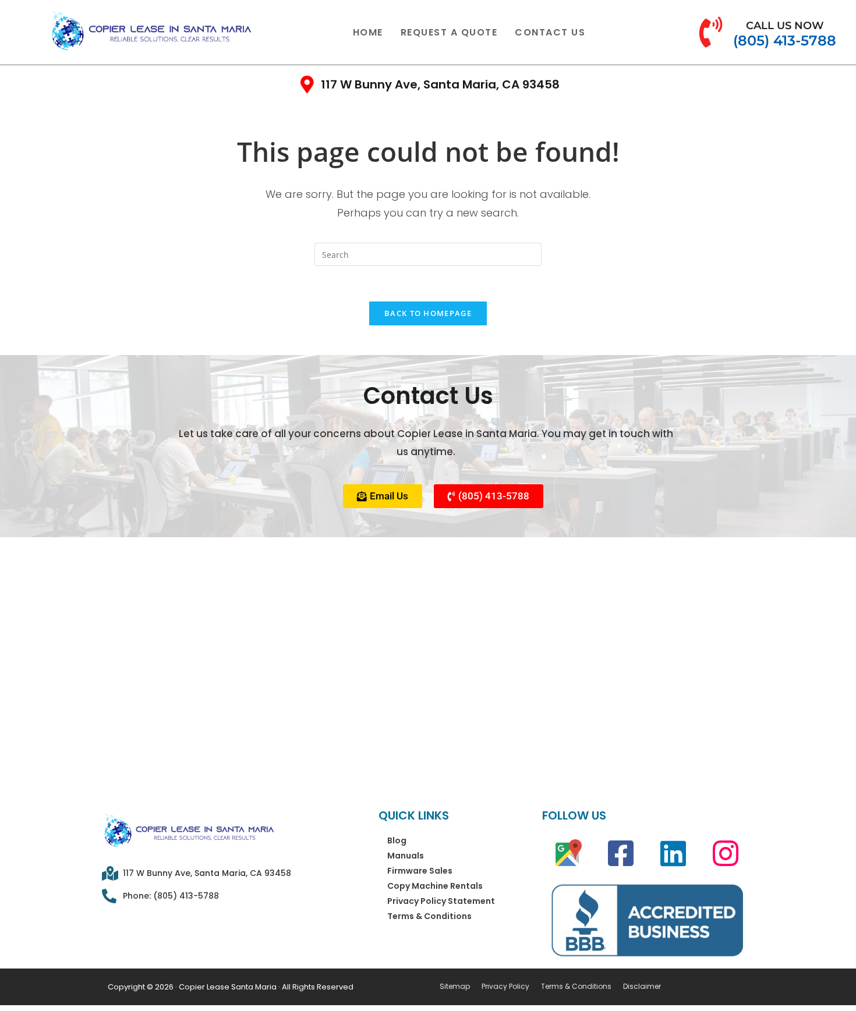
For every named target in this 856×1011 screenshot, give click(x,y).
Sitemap (455, 986)
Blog (396, 840)
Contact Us (550, 32)
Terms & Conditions (429, 916)
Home (368, 32)
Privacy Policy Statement (441, 901)
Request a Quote (449, 32)
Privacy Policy (505, 986)
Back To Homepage (428, 313)
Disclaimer (642, 986)
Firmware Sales (419, 871)
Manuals (405, 855)
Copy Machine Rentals (435, 886)
